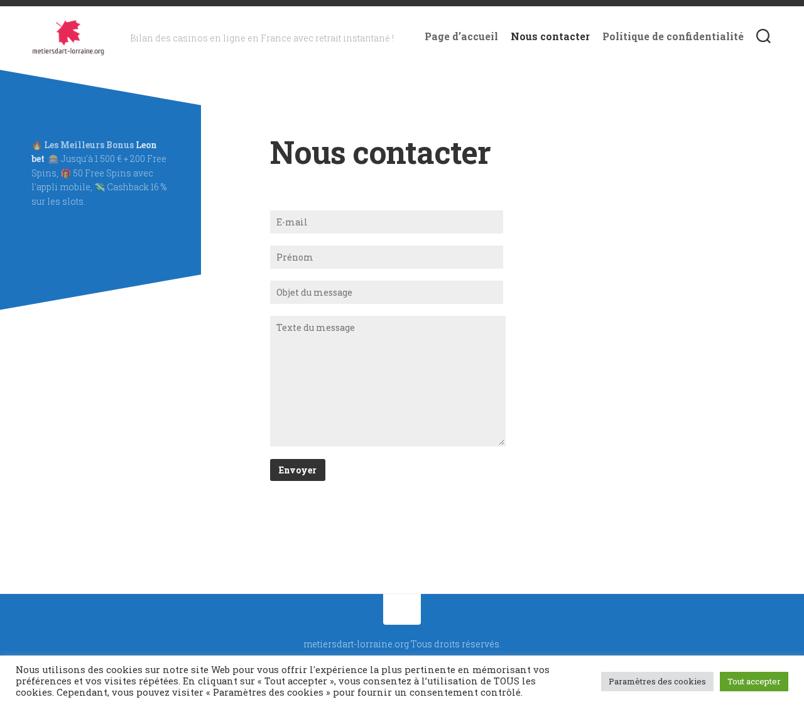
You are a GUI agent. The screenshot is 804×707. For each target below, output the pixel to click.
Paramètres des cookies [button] (657, 681)
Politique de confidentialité (673, 36)
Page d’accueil (461, 36)
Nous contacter (550, 36)
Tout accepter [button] (754, 681)
